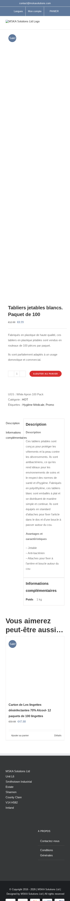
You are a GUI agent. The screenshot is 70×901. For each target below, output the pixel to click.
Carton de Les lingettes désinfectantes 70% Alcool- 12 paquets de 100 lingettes (30, 710)
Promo (50, 404)
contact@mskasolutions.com (35, 3)
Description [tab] (13, 423)
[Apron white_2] (35, 163)
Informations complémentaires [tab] (13, 435)
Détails (57, 735)
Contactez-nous (50, 841)
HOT (25, 399)
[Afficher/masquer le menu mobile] (62, 24)
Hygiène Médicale (33, 404)
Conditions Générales (46, 853)
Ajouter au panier (45, 373)
